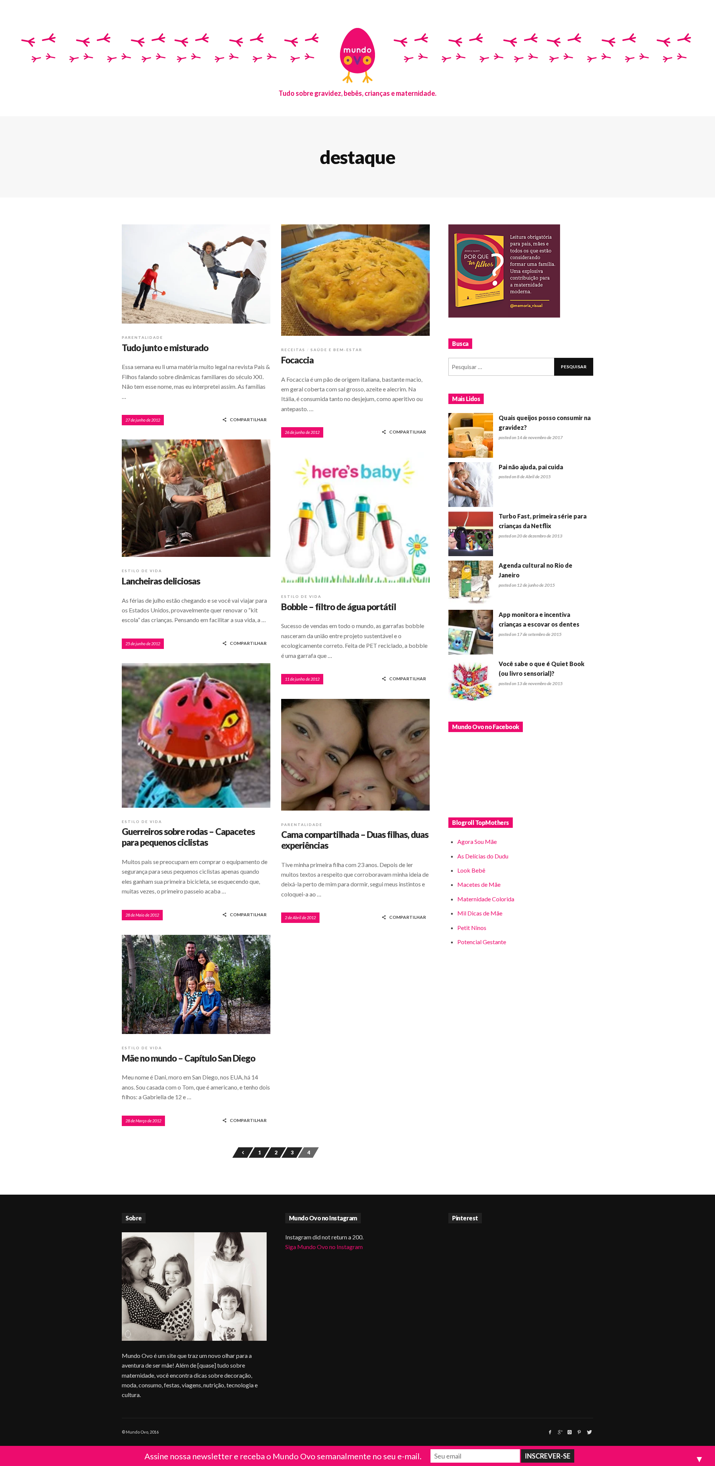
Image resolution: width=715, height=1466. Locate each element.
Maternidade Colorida (485, 898)
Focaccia (297, 359)
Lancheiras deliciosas (161, 581)
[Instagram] (569, 1432)
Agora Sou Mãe (477, 841)
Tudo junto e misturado (165, 347)
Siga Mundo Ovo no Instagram (324, 1246)
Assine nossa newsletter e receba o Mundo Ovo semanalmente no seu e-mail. (283, 1456)
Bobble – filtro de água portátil (338, 606)
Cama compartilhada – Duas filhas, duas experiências (354, 840)
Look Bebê (471, 870)
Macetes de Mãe (478, 884)
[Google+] (559, 1432)
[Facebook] (550, 1432)
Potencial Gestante (481, 941)
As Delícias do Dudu (482, 856)
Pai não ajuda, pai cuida (531, 466)
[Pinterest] (579, 1432)
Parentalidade (142, 337)
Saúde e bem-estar (336, 349)
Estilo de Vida (142, 570)
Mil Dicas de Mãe (479, 913)
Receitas (293, 349)
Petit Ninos (471, 927)
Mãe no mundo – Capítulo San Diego (188, 1058)
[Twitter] (588, 1432)
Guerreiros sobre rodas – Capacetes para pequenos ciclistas (188, 837)
